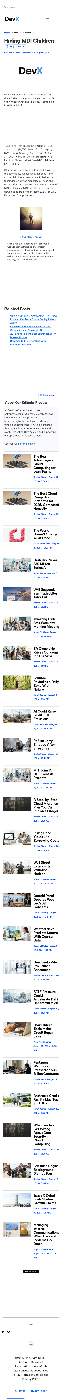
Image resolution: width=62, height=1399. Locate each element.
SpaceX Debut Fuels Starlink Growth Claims (44, 1199)
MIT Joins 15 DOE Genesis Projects (43, 774)
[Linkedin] (3, 1332)
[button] (47, 19)
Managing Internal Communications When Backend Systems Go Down (46, 1234)
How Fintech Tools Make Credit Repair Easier (43, 1030)
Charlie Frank (31, 237)
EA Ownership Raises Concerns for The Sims (45, 652)
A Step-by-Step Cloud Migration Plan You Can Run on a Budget (45, 805)
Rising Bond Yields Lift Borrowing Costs (46, 837)
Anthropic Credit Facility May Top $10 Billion (46, 1099)
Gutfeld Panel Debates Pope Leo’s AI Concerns (43, 901)
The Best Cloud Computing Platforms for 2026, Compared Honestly (46, 501)
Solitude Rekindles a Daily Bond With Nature (46, 683)
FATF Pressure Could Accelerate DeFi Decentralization (45, 997)
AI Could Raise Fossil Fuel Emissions (44, 715)
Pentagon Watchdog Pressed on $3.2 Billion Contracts (46, 1068)
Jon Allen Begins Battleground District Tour (45, 1170)
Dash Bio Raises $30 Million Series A (45, 564)
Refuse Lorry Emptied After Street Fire (44, 744)
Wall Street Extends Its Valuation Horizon (41, 868)
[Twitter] (8, 1332)
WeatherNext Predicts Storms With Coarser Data (45, 934)
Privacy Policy (38, 1390)
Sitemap (20, 1390)
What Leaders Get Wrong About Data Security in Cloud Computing (43, 1134)
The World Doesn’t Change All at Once (45, 534)
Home (7, 32)
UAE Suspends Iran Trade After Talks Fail (45, 593)
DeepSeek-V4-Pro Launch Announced (45, 966)
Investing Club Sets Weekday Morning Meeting (46, 623)
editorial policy (26, 443)
